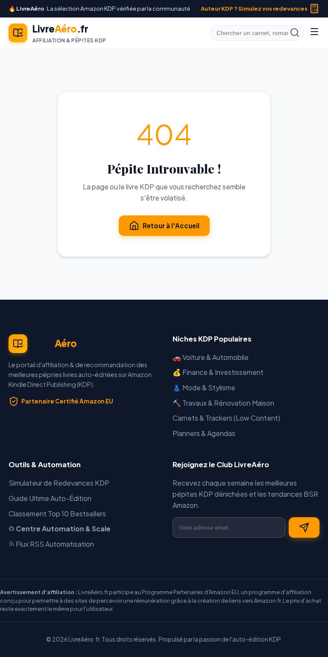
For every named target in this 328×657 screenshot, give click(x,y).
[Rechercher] (295, 33)
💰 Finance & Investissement (218, 372)
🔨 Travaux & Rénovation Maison (223, 402)
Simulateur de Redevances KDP (59, 482)
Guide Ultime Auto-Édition (50, 498)
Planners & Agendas (204, 433)
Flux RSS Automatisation (54, 543)
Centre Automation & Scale (63, 528)
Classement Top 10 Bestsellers (57, 513)
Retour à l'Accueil (171, 225)
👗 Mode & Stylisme (204, 387)
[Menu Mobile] (314, 33)
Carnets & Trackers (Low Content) (226, 417)
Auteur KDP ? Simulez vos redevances (254, 8)
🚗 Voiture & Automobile (211, 357)
